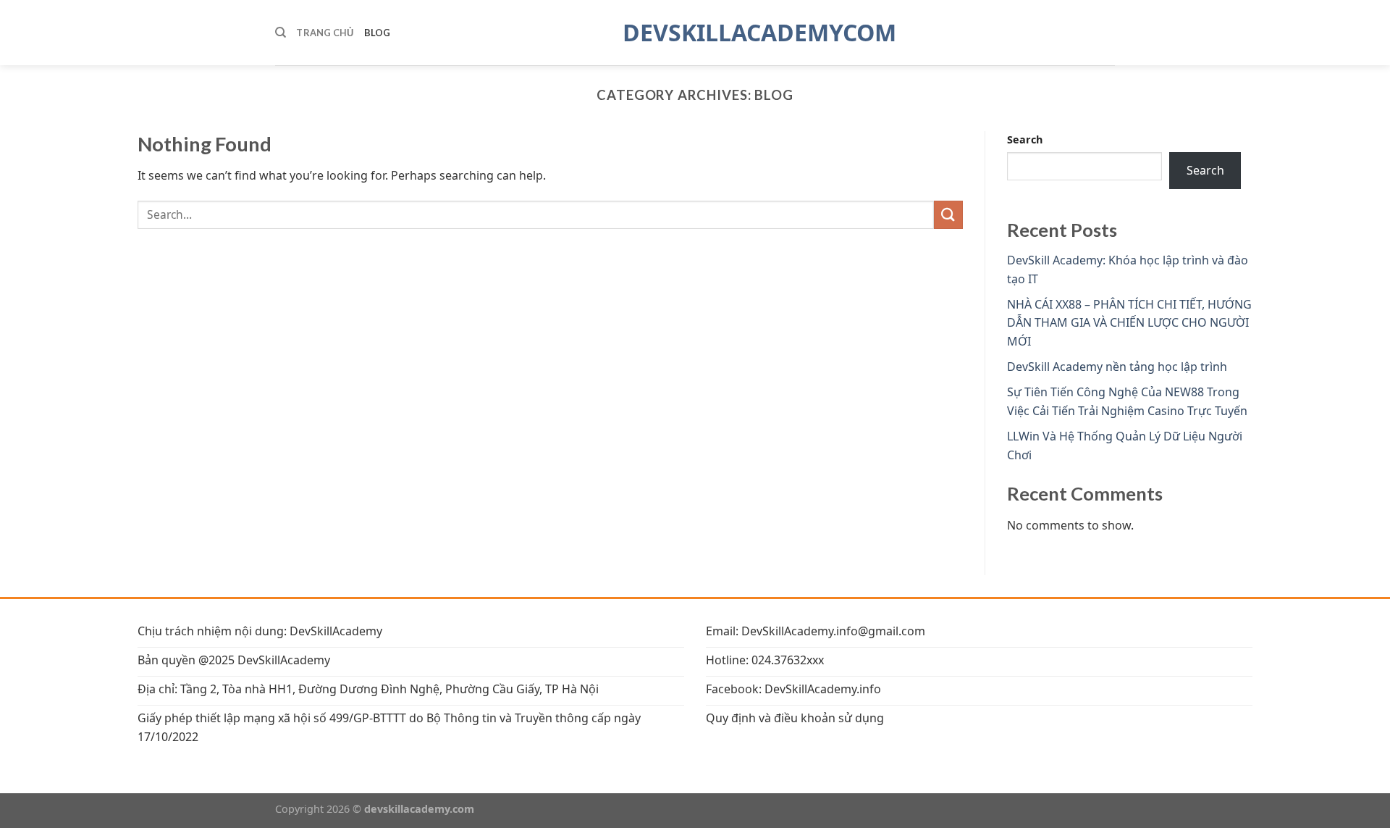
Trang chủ (324, 32)
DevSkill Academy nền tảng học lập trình (1117, 367)
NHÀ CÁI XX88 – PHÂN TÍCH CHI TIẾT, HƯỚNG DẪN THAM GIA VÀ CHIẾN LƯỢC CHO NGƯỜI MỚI (1129, 322)
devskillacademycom (695, 32)
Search (1024, 139)
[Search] (280, 32)
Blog (377, 32)
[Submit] (948, 215)
